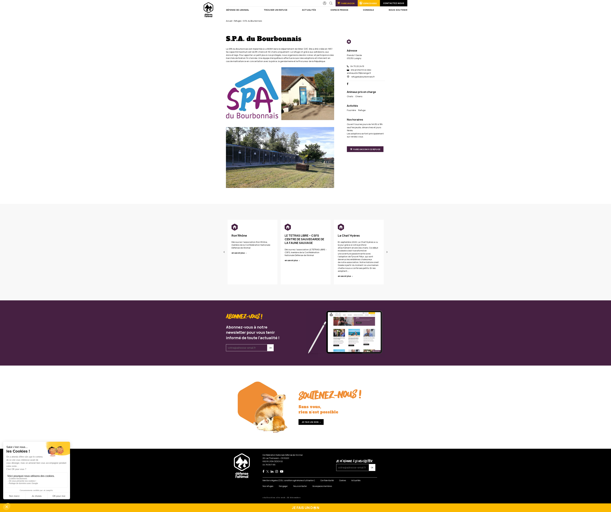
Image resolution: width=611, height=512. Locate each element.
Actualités (309, 9)
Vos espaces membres (322, 486)
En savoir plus (238, 253)
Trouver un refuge (275, 9)
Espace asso (370, 3)
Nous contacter (300, 486)
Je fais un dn (305, 507)
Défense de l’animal (237, 9)
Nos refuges (268, 486)
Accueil (229, 21)
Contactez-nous (393, 3)
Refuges (237, 21)
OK (270, 347)
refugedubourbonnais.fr (363, 76)
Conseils (368, 9)
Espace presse (339, 9)
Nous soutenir (398, 9)
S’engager (283, 486)
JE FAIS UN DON (310, 422)
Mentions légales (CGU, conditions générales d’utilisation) (289, 480)
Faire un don (348, 3)
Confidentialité (327, 480)
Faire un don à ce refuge (366, 149)
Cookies (342, 480)
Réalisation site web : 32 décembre (281, 498)
